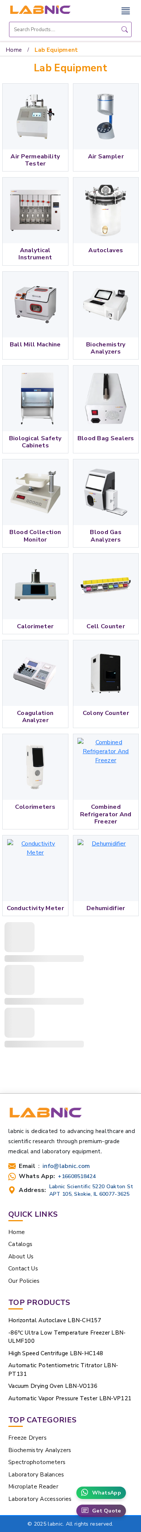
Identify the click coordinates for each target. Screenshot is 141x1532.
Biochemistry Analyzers (39, 1450)
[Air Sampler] (106, 116)
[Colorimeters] (35, 767)
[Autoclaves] (106, 210)
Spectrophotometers (36, 1462)
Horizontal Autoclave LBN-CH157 (54, 1320)
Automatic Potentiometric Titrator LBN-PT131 (63, 1370)
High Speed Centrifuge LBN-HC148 (55, 1353)
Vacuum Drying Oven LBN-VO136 (52, 1386)
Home (14, 50)
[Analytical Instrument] (35, 210)
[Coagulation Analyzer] (35, 673)
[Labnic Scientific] (45, 1116)
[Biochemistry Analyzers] (106, 304)
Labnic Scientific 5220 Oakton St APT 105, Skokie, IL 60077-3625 (91, 1190)
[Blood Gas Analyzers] (106, 492)
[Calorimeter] (35, 586)
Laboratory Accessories (40, 1499)
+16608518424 (77, 1176)
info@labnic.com (66, 1166)
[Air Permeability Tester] (35, 116)
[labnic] (40, 9)
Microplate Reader (33, 1486)
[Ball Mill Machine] (35, 304)
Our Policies (24, 1281)
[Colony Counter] (106, 673)
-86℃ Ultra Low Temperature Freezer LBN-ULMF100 (67, 1337)
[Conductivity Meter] (35, 868)
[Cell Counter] (106, 586)
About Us (20, 1256)
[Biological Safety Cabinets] (35, 398)
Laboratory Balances (36, 1474)
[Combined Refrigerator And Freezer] (106, 767)
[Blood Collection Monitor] (35, 492)
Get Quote (106, 1510)
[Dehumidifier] (106, 868)
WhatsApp (106, 1492)
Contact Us (23, 1268)
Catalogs (20, 1244)
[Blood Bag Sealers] (106, 398)
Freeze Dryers (27, 1438)
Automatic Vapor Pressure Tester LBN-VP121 (69, 1398)
